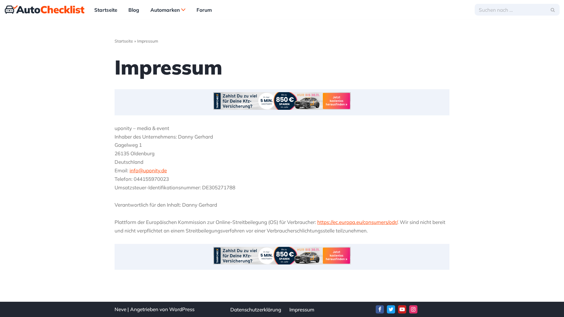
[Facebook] (380, 309)
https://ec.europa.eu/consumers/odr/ (357, 222)
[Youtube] (402, 309)
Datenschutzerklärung (255, 309)
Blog (133, 10)
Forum (204, 10)
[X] (391, 309)
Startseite (105, 10)
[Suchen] (553, 10)
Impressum (301, 309)
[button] (183, 10)
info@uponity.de (148, 170)
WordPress (181, 309)
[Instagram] (413, 309)
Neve (120, 309)
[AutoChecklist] (44, 9)
